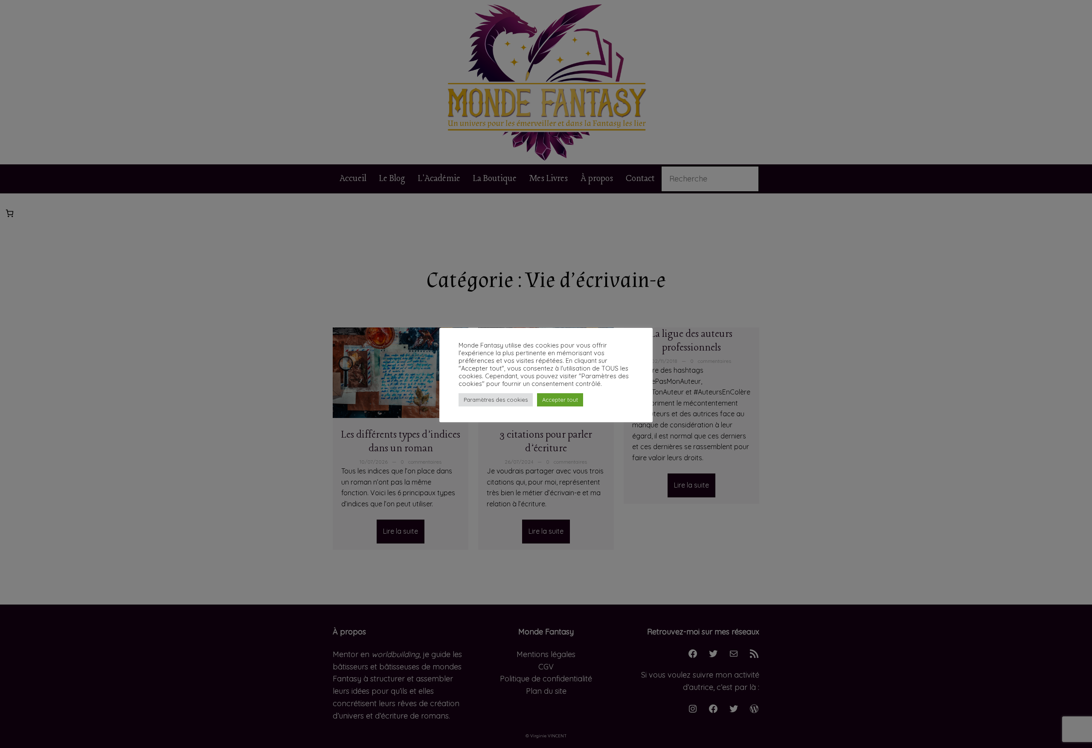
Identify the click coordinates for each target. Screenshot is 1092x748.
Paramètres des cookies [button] (496, 399)
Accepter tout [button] (560, 399)
